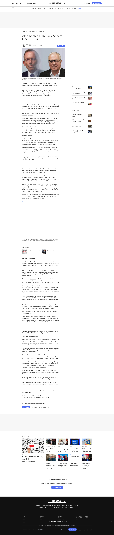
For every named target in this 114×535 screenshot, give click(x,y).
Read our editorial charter (67, 507)
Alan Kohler (28, 44)
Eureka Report (36, 384)
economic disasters (27, 115)
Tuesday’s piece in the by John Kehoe (33, 140)
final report (33, 279)
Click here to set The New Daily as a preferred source (38, 396)
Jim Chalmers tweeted (41, 184)
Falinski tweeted (38, 177)
